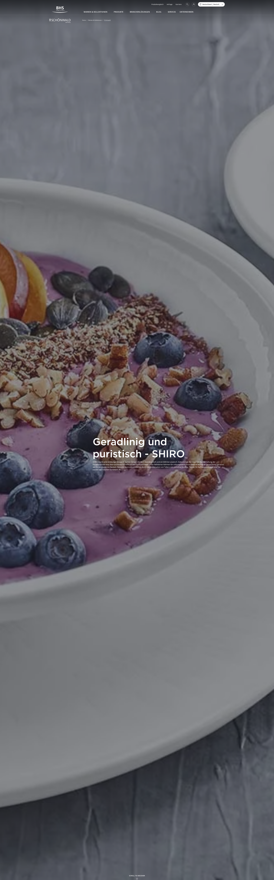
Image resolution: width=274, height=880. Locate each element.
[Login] (194, 4)
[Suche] (187, 4)
